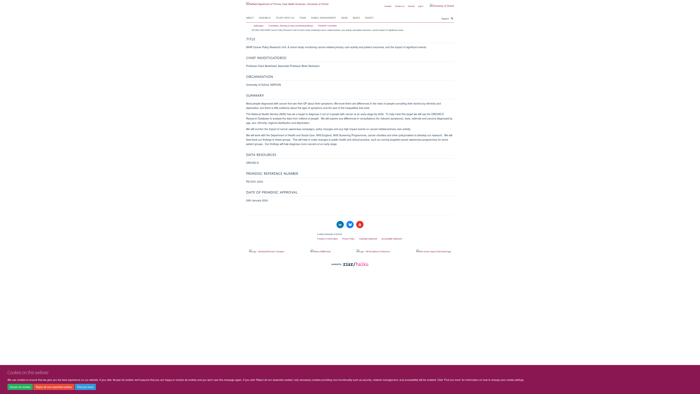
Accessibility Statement (392, 238)
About (250, 17)
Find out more (85, 387)
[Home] (249, 26)
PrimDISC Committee (327, 26)
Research (265, 17)
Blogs (356, 17)
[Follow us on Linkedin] (341, 224)
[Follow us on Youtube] (359, 224)
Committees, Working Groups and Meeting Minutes (290, 26)
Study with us (285, 17)
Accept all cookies (20, 387)
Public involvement (323, 17)
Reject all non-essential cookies (54, 387)
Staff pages (259, 26)
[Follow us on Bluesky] (350, 224)
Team (303, 17)
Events (369, 17)
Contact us (400, 6)
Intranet (411, 6)
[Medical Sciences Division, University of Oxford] (279, 233)
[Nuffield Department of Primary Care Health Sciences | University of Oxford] (287, 2)
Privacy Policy (348, 238)
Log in (420, 6)
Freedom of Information (327, 238)
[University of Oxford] (439, 6)
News (344, 17)
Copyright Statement (368, 238)
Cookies (388, 6)
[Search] (452, 18)
